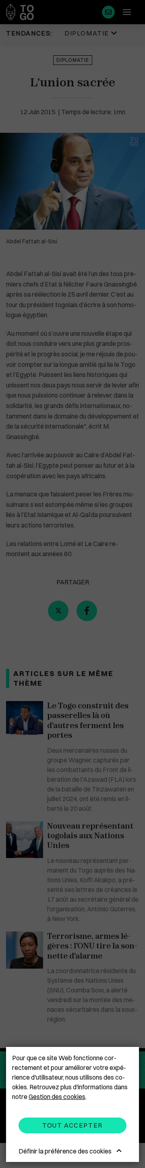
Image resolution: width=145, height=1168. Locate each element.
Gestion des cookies (57, 1097)
